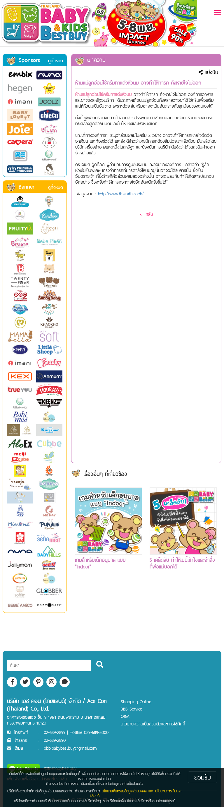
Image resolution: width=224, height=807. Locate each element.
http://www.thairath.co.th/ (121, 193)
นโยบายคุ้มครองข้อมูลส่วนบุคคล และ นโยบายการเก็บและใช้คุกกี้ (136, 793)
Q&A (125, 716)
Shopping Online (136, 701)
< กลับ (146, 214)
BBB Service (131, 709)
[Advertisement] (108, 621)
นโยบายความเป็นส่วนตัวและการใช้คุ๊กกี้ (153, 723)
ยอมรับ (202, 777)
